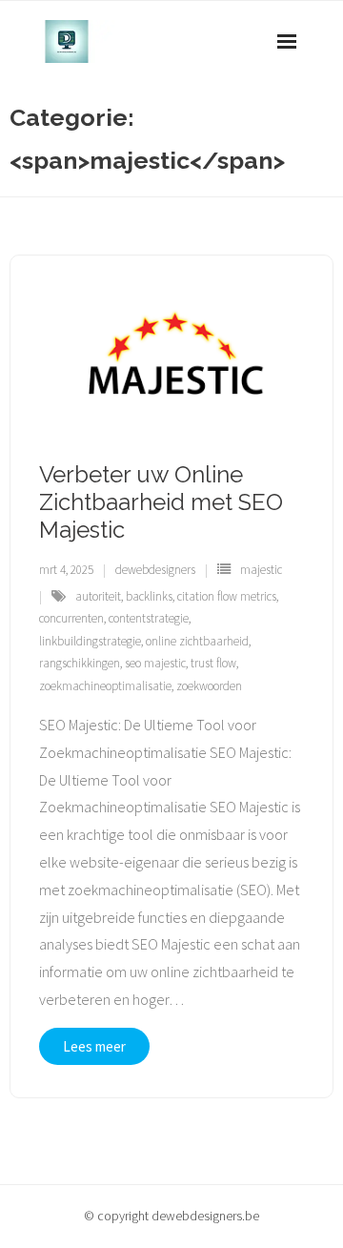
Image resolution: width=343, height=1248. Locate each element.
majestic (261, 570)
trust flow (213, 663)
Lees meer (94, 1046)
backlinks (149, 596)
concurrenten (71, 618)
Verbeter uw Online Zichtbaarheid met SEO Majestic (161, 501)
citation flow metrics (226, 596)
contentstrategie (149, 618)
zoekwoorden (209, 686)
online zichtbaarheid (197, 641)
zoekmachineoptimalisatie (105, 686)
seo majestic (155, 663)
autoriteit (98, 596)
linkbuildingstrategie (90, 641)
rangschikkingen (79, 663)
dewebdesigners (155, 570)
